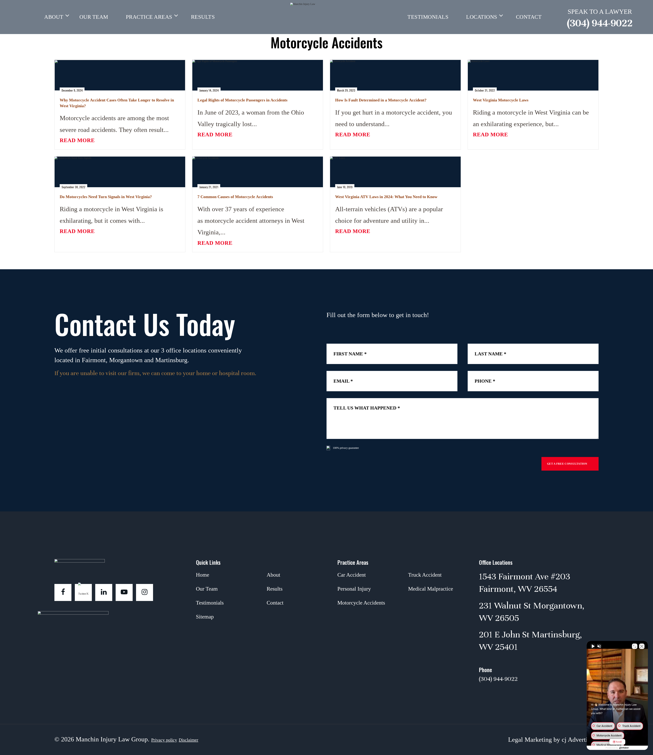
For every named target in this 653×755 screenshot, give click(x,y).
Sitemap (205, 617)
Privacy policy (164, 739)
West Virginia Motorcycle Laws (500, 100)
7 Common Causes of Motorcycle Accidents (235, 197)
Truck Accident (425, 575)
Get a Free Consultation (567, 463)
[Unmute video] (593, 646)
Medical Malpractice (430, 589)
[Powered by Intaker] (624, 748)
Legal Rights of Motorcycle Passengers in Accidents (242, 100)
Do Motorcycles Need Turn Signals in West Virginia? (106, 197)
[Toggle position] (634, 646)
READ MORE (77, 140)
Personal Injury (354, 589)
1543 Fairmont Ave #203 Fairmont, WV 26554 (524, 582)
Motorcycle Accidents (361, 603)
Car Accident (351, 575)
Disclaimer (188, 739)
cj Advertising (580, 739)
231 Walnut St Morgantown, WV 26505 (531, 611)
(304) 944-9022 (600, 23)
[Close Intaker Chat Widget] (641, 646)
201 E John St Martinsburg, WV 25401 (530, 640)
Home (202, 575)
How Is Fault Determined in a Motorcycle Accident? (380, 100)
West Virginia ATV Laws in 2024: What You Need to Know (386, 197)
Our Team (93, 17)
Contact (275, 603)
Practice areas (149, 17)
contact (529, 17)
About (53, 17)
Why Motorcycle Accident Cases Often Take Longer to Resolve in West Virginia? (117, 103)
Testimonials (427, 17)
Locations (481, 17)
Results (203, 17)
